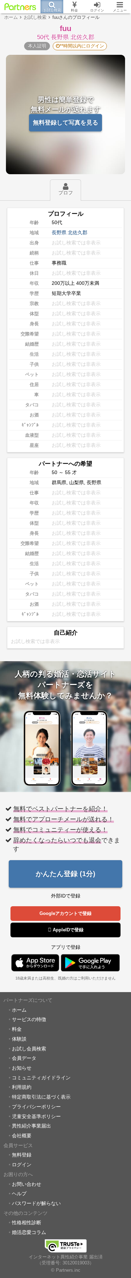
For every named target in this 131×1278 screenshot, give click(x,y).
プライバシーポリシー (36, 1106)
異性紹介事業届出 (31, 1126)
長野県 (59, 232)
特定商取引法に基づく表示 (41, 1097)
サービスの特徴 (29, 1019)
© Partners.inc (65, 1270)
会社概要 (21, 1135)
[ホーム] (20, 6)
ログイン (21, 1164)
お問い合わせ (26, 1184)
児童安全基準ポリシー (36, 1116)
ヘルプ (19, 1193)
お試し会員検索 (29, 1048)
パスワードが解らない (36, 1203)
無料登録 (21, 1155)
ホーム (19, 1010)
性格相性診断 (26, 1222)
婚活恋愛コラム (29, 1232)
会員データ (24, 1058)
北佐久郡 (77, 232)
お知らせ (21, 1068)
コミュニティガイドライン (41, 1077)
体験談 (19, 1039)
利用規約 (21, 1087)
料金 (17, 1029)
